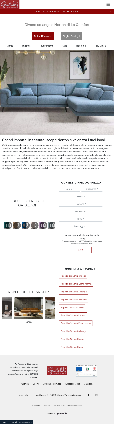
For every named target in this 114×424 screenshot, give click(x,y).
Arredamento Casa (52, 12)
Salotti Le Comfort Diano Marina (76, 323)
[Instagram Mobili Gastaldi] (96, 395)
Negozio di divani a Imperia (73, 276)
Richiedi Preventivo (43, 36)
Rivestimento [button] (47, 45)
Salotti (66, 12)
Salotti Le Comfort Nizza (72, 347)
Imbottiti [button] (26, 45)
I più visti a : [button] (101, 45)
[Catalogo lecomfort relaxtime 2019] (33, 225)
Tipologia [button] (81, 45)
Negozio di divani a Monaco (74, 299)
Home (38, 12)
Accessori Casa (72, 383)
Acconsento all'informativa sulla (82, 237)
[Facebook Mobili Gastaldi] (88, 395)
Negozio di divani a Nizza (72, 307)
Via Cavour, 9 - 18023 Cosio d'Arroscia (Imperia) (58, 395)
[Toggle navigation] (108, 4)
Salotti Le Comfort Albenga (73, 331)
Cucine (36, 383)
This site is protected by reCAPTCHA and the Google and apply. (82, 242)
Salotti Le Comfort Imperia (73, 315)
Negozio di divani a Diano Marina (76, 283)
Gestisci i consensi (25, 422)
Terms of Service (83, 243)
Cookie (11, 422)
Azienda (25, 383)
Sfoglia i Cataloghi (71, 36)
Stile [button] (64, 45)
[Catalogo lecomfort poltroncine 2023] (15, 225)
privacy (82, 238)
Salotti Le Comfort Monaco (73, 339)
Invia (80, 250)
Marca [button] (10, 45)
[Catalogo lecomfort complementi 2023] (6, 225)
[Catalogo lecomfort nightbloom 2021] (24, 225)
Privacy (4, 422)
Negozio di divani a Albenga (74, 291)
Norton (74, 12)
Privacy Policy (23, 395)
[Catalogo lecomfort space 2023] (41, 225)
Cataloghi (88, 383)
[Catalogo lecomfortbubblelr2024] (50, 225)
